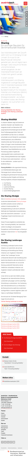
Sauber (3, 420)
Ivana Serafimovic (9, 367)
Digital (2, 413)
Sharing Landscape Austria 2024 (10, 328)
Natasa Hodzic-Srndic (10, 361)
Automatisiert (4, 418)
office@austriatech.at (6, 407)
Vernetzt (3, 417)
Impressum (20, 448)
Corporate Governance (6, 435)
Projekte (3, 433)
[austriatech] (9, 3)
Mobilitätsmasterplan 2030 (12, 199)
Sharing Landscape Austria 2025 (10, 326)
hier (16, 232)
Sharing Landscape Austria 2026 (10, 324)
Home (2, 36)
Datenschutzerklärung (12, 448)
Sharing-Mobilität (6, 110)
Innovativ (3, 415)
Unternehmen (4, 426)
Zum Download (8, 341)
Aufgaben (3, 429)
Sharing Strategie (21, 201)
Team (2, 431)
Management (4, 428)
